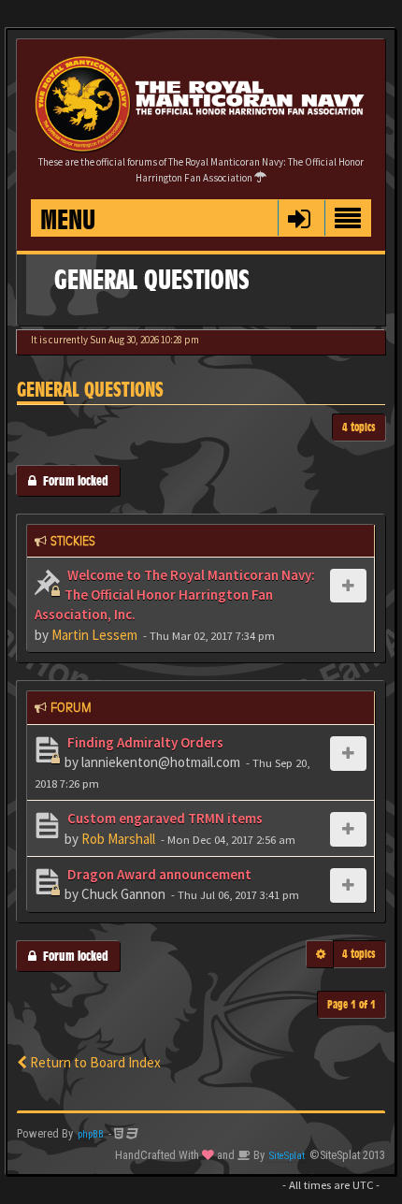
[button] (299, 218)
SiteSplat (287, 1156)
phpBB (91, 1134)
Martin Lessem (94, 635)
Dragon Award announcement (158, 874)
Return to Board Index (94, 1062)
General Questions (90, 389)
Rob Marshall (118, 839)
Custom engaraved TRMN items (164, 818)
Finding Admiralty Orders (144, 742)
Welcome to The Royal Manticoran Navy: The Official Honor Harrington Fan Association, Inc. (175, 595)
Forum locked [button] (72, 480)
